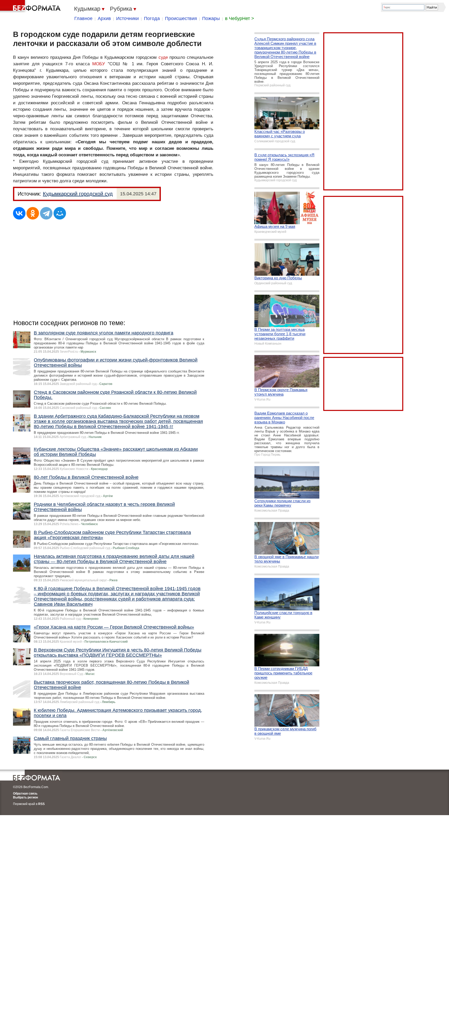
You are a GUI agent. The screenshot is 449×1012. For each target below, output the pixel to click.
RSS (41, 804)
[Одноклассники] (33, 213)
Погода (152, 18)
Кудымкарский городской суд (78, 194)
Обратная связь (25, 793)
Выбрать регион (25, 797)
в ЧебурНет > (239, 18)
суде (163, 57)
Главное (83, 18)
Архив (104, 18)
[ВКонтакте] (19, 213)
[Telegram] (46, 213)
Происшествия (181, 18)
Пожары (211, 18)
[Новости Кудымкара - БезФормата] (31, 6)
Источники (127, 18)
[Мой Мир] (60, 213)
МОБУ (98, 63)
